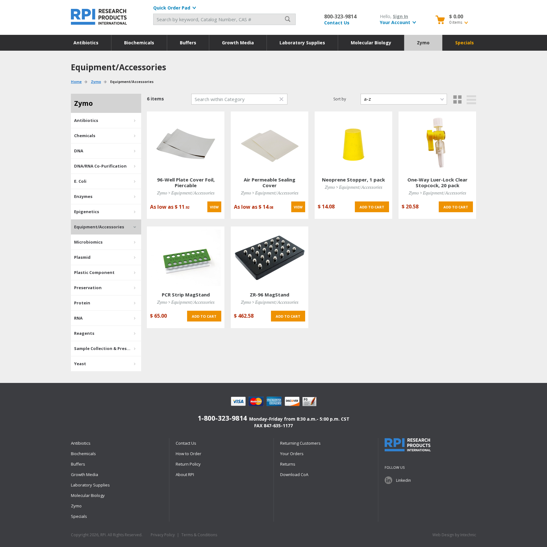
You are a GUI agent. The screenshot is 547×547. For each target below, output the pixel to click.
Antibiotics (85, 43)
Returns (287, 464)
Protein (82, 303)
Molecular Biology (371, 43)
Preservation (88, 287)
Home (76, 81)
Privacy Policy (163, 534)
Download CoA (294, 474)
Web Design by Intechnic (454, 534)
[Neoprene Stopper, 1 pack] (353, 142)
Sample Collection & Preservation (107, 348)
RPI (99, 17)
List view (471, 99)
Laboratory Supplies (302, 43)
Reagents (84, 333)
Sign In (400, 16)
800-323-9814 (340, 16)
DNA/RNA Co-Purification (100, 166)
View (214, 207)
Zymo (423, 43)
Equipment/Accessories (99, 227)
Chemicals (84, 135)
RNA (78, 318)
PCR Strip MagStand (186, 294)
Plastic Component (94, 272)
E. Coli (80, 181)
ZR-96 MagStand (269, 294)
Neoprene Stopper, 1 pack (353, 179)
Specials (464, 43)
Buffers (188, 43)
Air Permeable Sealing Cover (269, 182)
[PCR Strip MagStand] (186, 257)
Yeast (80, 363)
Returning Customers (300, 443)
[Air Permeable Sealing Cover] (270, 142)
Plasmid (82, 257)
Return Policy (188, 464)
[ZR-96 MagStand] (270, 257)
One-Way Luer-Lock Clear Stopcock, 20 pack (437, 182)
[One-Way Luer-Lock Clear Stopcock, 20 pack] (437, 142)
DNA (78, 151)
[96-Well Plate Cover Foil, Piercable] (186, 142)
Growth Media (238, 43)
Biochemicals (139, 43)
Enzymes (83, 196)
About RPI (185, 474)
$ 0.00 (456, 16)
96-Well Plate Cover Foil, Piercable (186, 182)
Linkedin (403, 480)
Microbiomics (88, 242)
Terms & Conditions (199, 534)
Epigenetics (86, 211)
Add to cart (372, 207)
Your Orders (292, 453)
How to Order (188, 453)
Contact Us (336, 23)
